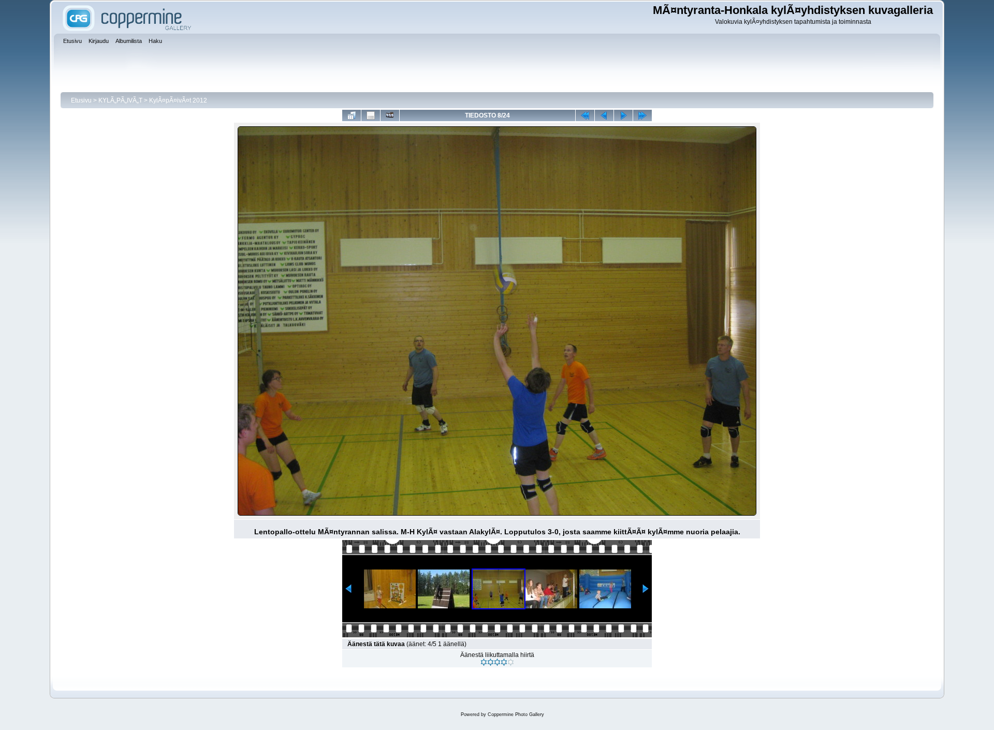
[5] (510, 662)
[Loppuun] (642, 115)
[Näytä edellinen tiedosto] (604, 115)
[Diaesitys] (390, 115)
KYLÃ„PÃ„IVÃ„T (121, 100)
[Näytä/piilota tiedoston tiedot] (370, 115)
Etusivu (81, 100)
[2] (490, 662)
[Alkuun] (585, 115)
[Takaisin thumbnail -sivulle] (351, 115)
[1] (483, 662)
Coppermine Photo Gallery (516, 714)
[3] (497, 662)
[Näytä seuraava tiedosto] (623, 115)
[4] (504, 662)
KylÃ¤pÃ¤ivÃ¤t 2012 (178, 100)
